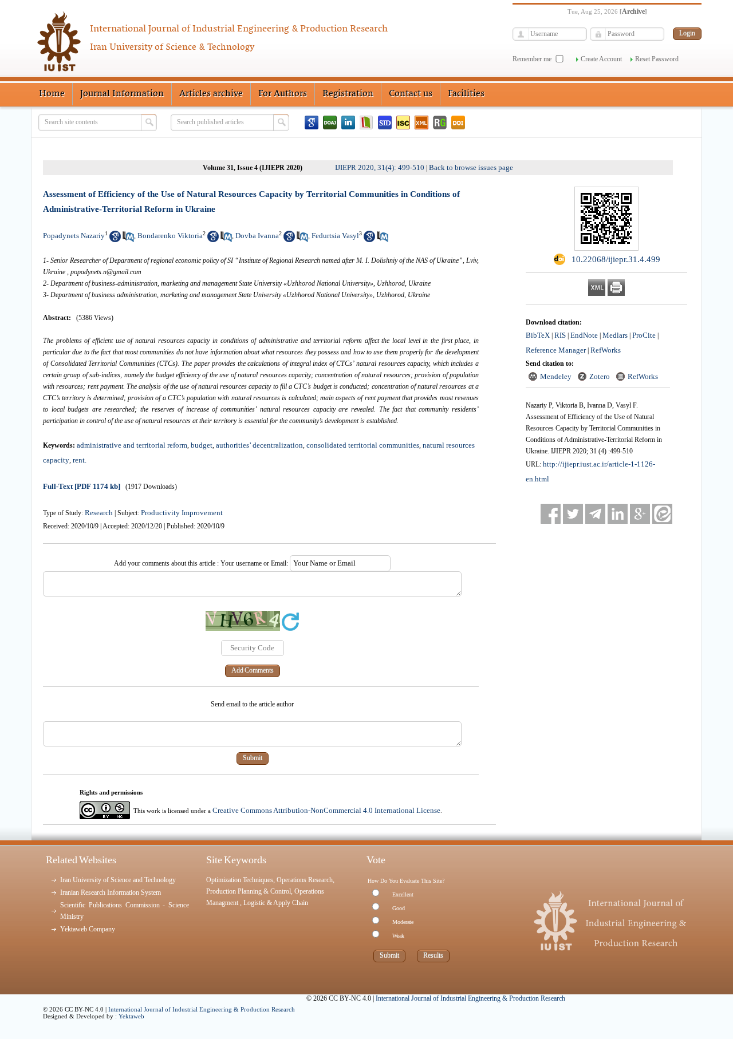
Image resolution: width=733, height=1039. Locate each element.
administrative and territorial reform (132, 445)
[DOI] (458, 122)
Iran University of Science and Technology (118, 880)
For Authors (282, 94)
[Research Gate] (440, 122)
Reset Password (657, 59)
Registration (347, 94)
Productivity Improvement (182, 512)
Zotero (599, 376)
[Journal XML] (421, 122)
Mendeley (556, 376)
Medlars (615, 335)
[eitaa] (662, 514)
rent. (79, 460)
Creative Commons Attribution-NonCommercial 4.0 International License (326, 810)
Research (99, 512)
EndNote (584, 335)
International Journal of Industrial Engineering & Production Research (201, 1009)
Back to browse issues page (471, 167)
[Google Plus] (640, 514)
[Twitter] (573, 514)
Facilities (466, 94)
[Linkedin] (348, 122)
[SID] (385, 122)
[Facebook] (551, 514)
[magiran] (366, 122)
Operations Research (305, 880)
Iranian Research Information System (110, 892)
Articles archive (211, 94)
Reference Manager (556, 350)
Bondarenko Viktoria (170, 235)
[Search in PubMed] (128, 239)
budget (201, 445)
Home (52, 94)
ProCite (644, 335)
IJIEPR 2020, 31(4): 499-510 (379, 167)
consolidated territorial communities (362, 445)
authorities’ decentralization (259, 445)
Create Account (601, 59)
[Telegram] (595, 514)
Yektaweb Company (87, 929)
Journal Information (122, 94)
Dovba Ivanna (257, 235)
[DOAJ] (330, 122)
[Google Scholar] (311, 122)
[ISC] (403, 122)
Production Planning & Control (248, 891)
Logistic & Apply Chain (275, 903)
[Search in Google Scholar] (115, 239)
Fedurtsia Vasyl (335, 235)
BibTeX (538, 335)
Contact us (410, 94)
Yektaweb (131, 1016)
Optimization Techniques (239, 880)
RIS (560, 335)
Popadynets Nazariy (74, 235)
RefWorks (605, 350)
